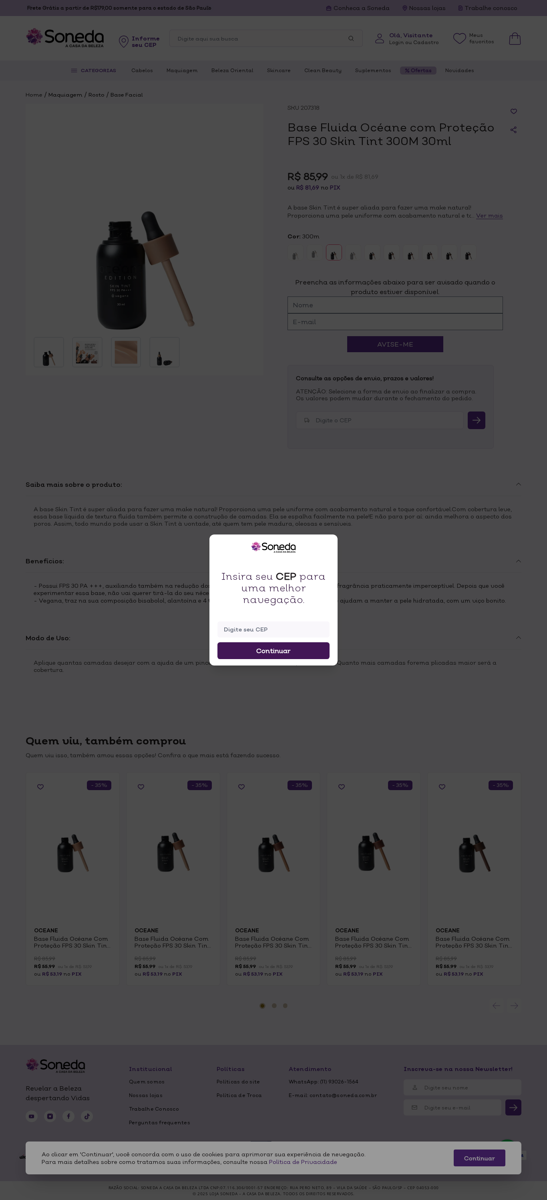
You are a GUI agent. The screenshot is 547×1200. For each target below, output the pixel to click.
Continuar (273, 651)
